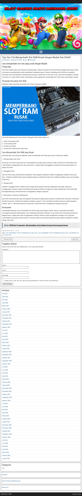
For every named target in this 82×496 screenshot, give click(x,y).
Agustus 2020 (6, 364)
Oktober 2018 (6, 431)
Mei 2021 (5, 336)
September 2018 (7, 434)
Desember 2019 (6, 388)
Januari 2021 (6, 348)
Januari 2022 (6, 312)
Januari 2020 (6, 385)
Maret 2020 (5, 379)
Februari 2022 (6, 309)
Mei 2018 (5, 446)
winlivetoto (7, 60)
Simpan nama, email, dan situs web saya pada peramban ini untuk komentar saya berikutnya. (31, 280)
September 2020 (7, 361)
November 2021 (6, 318)
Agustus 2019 (6, 400)
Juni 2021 (5, 333)
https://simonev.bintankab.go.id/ (11, 481)
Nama (4, 265)
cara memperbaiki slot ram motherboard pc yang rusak (21, 233)
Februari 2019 (6, 419)
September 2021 (7, 324)
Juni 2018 (5, 443)
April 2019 (5, 413)
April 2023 (5, 296)
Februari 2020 (6, 382)
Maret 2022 (5, 306)
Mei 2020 (5, 373)
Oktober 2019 (6, 394)
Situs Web (5, 275)
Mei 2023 (5, 293)
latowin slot (5, 487)
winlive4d (4, 474)
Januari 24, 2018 (17, 60)
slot (26, 60)
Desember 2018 (6, 425)
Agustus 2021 (6, 327)
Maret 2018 (5, 452)
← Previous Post (7, 239)
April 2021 (5, 339)
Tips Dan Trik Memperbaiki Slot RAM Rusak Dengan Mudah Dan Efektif (36, 57)
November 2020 (6, 354)
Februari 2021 (6, 345)
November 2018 (6, 428)
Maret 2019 (5, 416)
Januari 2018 (6, 458)
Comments (32, 60)
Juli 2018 (5, 440)
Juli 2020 (5, 367)
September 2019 (7, 397)
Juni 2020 (5, 370)
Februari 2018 (6, 455)
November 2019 (6, 391)
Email (4, 270)
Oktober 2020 (6, 358)
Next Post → (76, 239)
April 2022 (5, 303)
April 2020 (5, 376)
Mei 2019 (5, 409)
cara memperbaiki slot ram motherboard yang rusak (53, 233)
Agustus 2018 (6, 437)
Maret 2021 (5, 342)
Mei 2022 (5, 299)
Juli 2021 (5, 330)
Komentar (5, 249)
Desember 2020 (6, 351)
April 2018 (5, 449)
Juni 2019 (5, 406)
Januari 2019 (6, 422)
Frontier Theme (76, 494)
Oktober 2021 (6, 321)
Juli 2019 (5, 403)
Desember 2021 (6, 315)
